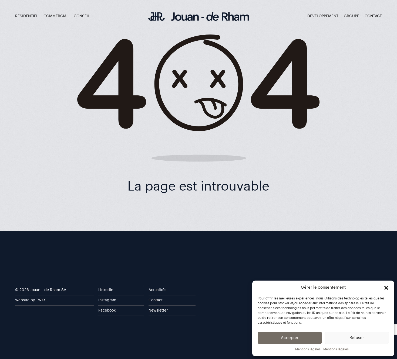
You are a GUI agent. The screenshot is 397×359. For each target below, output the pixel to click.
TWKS (41, 300)
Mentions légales (308, 349)
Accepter (290, 338)
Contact (373, 16)
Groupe (351, 16)
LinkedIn (105, 290)
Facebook (107, 310)
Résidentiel (26, 16)
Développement (322, 16)
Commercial (55, 16)
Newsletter (158, 310)
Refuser (356, 338)
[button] (386, 287)
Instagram (107, 300)
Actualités (157, 290)
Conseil (82, 16)
